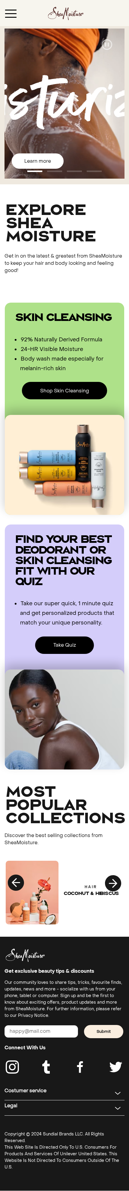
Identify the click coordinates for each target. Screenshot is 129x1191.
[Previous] (16, 883)
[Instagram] (12, 1067)
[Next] (113, 883)
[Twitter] (115, 1067)
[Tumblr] (46, 1067)
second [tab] (74, 171)
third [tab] (94, 171)
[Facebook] (80, 1067)
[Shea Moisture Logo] (66, 13)
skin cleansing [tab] (34, 171)
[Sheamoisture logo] (25, 955)
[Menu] (11, 13)
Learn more (37, 161)
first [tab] (54, 171)
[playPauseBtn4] (107, 45)
